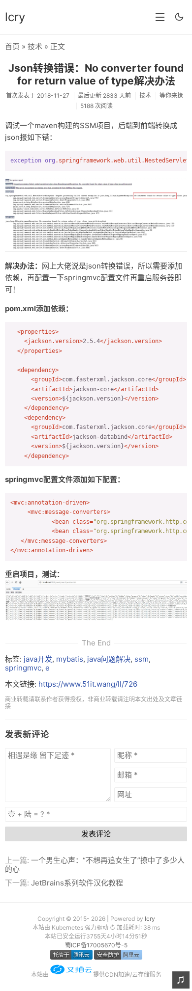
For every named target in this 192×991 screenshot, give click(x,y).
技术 (35, 46)
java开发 (38, 659)
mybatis (69, 659)
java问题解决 (108, 659)
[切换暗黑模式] (179, 17)
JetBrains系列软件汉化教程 (77, 882)
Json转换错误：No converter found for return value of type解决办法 (96, 74)
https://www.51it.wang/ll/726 (87, 684)
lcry (15, 17)
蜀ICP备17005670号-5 (96, 945)
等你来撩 (171, 95)
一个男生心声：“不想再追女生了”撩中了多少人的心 (95, 865)
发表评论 (96, 833)
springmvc (23, 667)
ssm (141, 659)
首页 (12, 46)
